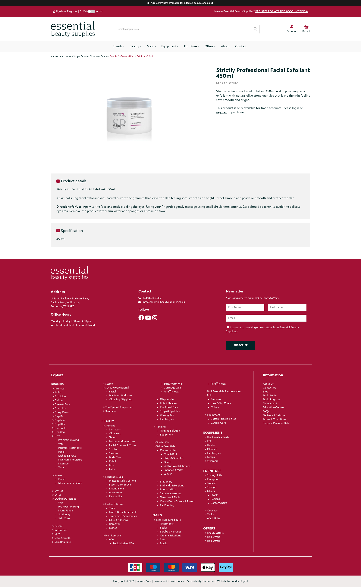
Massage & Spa (114, 477)
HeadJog (60, 432)
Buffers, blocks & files (223, 419)
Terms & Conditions (274, 419)
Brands (118, 46)
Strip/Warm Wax (173, 383)
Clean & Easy (62, 404)
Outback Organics (65, 499)
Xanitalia (110, 411)
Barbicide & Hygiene (172, 485)
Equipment (169, 46)
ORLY (58, 495)
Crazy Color (62, 412)
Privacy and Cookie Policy (169, 581)
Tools (61, 467)
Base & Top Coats (221, 403)
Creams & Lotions (170, 535)
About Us (268, 383)
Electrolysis (167, 419)
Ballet (58, 392)
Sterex (109, 383)
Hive (57, 436)
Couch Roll (170, 454)
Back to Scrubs (227, 83)
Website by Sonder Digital (232, 581)
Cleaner (212, 449)
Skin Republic (63, 542)
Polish (210, 395)
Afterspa (59, 388)
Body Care (115, 457)
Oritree (59, 491)
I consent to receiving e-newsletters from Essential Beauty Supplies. (262, 329)
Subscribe (241, 345)
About (225, 46)
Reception (213, 479)
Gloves (168, 474)
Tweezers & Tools (170, 497)
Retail (112, 461)
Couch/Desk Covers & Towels (177, 501)
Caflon (59, 400)
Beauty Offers (215, 533)
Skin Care (64, 518)
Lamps (211, 457)
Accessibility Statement (201, 581)
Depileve (60, 420)
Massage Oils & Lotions (122, 480)
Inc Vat (99, 11)
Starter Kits (162, 442)
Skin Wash (115, 429)
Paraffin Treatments (70, 448)
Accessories (116, 492)
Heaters (211, 445)
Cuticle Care (218, 423)
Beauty (135, 46)
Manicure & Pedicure (168, 520)
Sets (162, 539)
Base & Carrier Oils (120, 484)
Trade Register (271, 399)
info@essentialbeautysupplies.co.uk (164, 302)
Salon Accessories (170, 493)
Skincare (110, 425)
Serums (113, 453)
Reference (61, 530)
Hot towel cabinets (218, 437)
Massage (63, 463)
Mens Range (65, 510)
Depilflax (60, 424)
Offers (210, 46)
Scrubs (113, 449)
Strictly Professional (117, 387)
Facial (61, 452)
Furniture (191, 46)
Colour (215, 407)
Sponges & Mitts (173, 470)
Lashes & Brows (67, 455)
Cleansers (115, 433)
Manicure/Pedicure (120, 395)
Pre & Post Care (169, 407)
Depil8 (59, 416)
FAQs (266, 411)
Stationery (166, 481)
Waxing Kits (167, 415)
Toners (113, 437)
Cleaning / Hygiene (120, 399)
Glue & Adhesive (119, 520)
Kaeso (58, 475)
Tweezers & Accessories (123, 516)
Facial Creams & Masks (122, 445)
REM (57, 534)
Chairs (211, 491)
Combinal (60, 408)
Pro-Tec (59, 526)
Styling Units (214, 475)
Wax (60, 444)
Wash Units (213, 518)
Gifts (112, 469)
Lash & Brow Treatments (123, 512)
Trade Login (270, 395)
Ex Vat (83, 11)
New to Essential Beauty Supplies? (261, 11)
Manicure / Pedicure (70, 459)
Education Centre (273, 407)
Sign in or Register (66, 11)
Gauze (167, 462)
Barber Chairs (219, 503)
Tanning (161, 427)
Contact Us (269, 387)
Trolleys (211, 483)
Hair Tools (60, 428)
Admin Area (144, 581)
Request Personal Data (276, 423)
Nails (151, 46)
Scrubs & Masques (170, 531)
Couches (212, 510)
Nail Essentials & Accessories (224, 391)
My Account (270, 403)
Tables (211, 514)
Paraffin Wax (171, 391)
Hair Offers (213, 541)
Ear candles (115, 496)
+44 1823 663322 (152, 298)
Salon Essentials (165, 446)
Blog (265, 391)
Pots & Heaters (168, 403)
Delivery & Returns (274, 415)
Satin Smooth (63, 538)
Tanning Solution (170, 430)
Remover (114, 524)
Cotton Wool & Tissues (177, 466)
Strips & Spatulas (170, 411)
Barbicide (60, 396)
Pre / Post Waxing (68, 440)
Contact (240, 46)
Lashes (113, 528)
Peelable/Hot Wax (123, 543)
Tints (112, 508)
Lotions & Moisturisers (122, 441)
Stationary (64, 514)
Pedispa (215, 499)
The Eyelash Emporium (119, 407)
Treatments (167, 524)
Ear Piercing (167, 505)
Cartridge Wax (172, 387)
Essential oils (116, 488)
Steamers (212, 461)
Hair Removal (113, 535)
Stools (214, 495)
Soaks (163, 527)
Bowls (163, 543)
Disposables (167, 399)
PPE (209, 441)
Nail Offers (213, 537)
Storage (211, 487)
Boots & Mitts (168, 489)
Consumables (168, 450)
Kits (111, 465)
